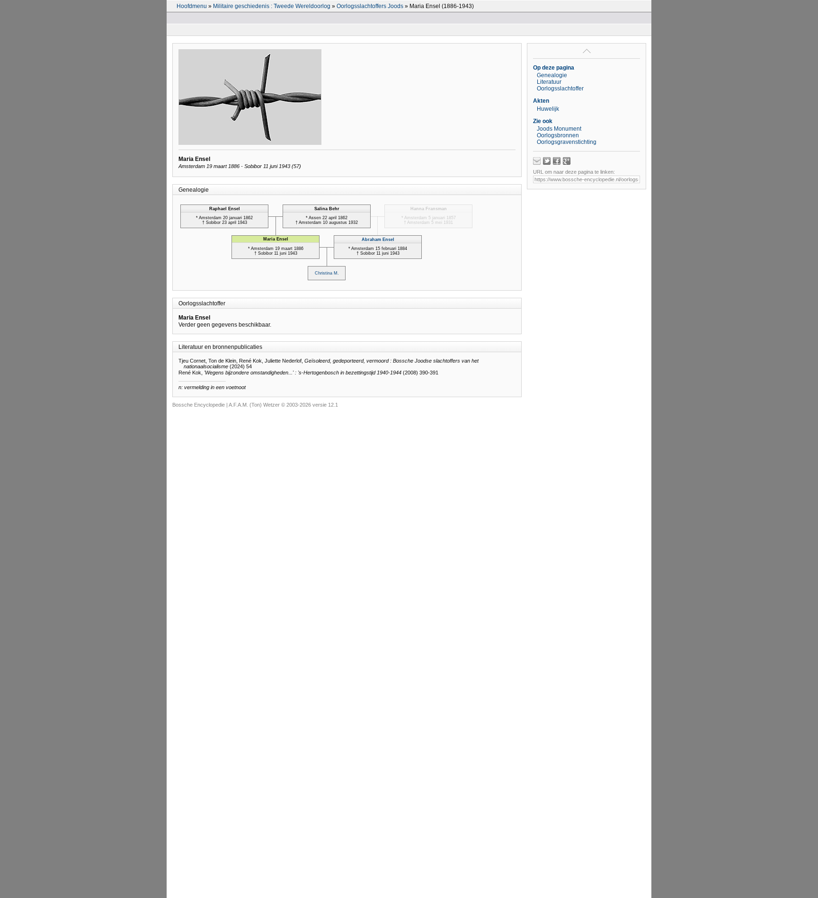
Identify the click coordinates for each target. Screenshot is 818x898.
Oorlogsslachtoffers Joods (370, 6)
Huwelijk (548, 109)
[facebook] (556, 161)
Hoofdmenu (192, 6)
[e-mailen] (537, 161)
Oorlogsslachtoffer (560, 88)
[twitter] (547, 161)
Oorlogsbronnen (558, 135)
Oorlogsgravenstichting (566, 142)
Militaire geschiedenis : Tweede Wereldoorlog (271, 6)
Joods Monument (559, 128)
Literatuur (549, 82)
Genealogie (552, 75)
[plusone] (566, 161)
